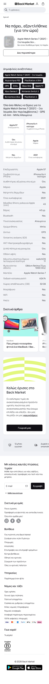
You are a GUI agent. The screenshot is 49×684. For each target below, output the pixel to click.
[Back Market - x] (18, 521)
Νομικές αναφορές (12, 610)
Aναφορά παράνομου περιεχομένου (20, 614)
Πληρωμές (8, 542)
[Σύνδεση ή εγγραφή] (37, 4)
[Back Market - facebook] (12, 521)
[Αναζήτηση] (6, 10)
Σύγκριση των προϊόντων (15, 561)
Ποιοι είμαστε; (10, 508)
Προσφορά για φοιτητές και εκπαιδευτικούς (23, 512)
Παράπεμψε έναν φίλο (14, 578)
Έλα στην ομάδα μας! (13, 516)
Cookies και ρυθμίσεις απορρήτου (19, 603)
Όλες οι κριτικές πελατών (15, 565)
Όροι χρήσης (10, 591)
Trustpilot (8, 635)
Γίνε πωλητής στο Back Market (17, 534)
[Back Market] (24, 4)
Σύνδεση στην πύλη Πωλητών (17, 538)
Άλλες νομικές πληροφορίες (16, 607)
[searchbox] (27, 10)
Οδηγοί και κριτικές (13, 557)
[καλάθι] (43, 4)
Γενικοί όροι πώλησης (13, 595)
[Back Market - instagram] (6, 521)
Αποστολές (9, 546)
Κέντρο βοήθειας (11, 553)
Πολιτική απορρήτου (13, 599)
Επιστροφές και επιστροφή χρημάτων (20, 550)
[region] (24, 333)
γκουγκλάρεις (30, 415)
